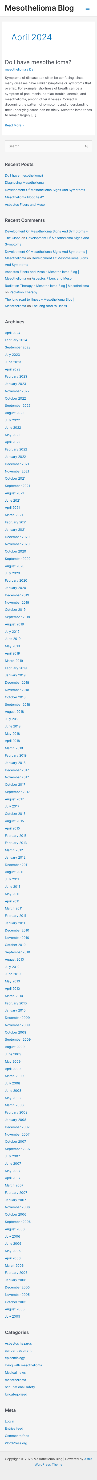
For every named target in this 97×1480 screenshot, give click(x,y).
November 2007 (17, 1134)
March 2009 (14, 1076)
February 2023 (16, 376)
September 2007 (18, 1149)
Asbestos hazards (18, 1343)
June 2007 (13, 1163)
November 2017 (17, 777)
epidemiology (15, 1358)
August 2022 (14, 413)
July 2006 (12, 1236)
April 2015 (12, 828)
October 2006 (15, 1214)
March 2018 (14, 748)
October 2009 (15, 1032)
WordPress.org (16, 1443)
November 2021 (17, 471)
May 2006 (13, 1251)
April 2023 (12, 369)
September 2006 (18, 1222)
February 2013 (16, 843)
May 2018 (12, 734)
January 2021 (15, 529)
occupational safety (20, 1387)
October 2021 (15, 478)
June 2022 (13, 427)
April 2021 (12, 507)
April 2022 (12, 442)
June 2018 (12, 726)
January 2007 (15, 1200)
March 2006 (14, 1265)
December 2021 (17, 464)
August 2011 (14, 872)
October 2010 (15, 945)
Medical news (15, 1372)
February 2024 (16, 340)
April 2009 (13, 1069)
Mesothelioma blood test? (24, 197)
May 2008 (12, 1098)
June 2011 (12, 886)
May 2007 (12, 1171)
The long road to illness (49, 306)
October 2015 (15, 814)
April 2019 (12, 653)
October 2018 (15, 697)
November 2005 (17, 1295)
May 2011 (12, 894)
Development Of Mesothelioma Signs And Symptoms (45, 190)
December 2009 (17, 1018)
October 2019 (15, 609)
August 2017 (14, 799)
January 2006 (15, 1280)
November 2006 (17, 1207)
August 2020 (14, 566)
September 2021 (17, 486)
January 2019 (15, 675)
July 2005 (12, 1316)
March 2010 (14, 996)
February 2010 (16, 1003)
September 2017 (17, 792)
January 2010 (15, 1010)
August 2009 (15, 1047)
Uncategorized (16, 1394)
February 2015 (16, 836)
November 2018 (17, 690)
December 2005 (17, 1287)
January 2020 (15, 588)
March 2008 (14, 1105)
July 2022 (12, 420)
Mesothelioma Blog (39, 8)
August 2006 (15, 1229)
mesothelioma (15, 69)
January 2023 (15, 384)
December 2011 (16, 865)
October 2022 (15, 398)
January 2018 (15, 763)
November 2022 (17, 391)
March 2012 (14, 850)
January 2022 (15, 457)
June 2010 (13, 974)
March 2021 (14, 515)
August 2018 (14, 711)
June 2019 (13, 639)
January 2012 (15, 857)
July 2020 (12, 573)
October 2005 (15, 1302)
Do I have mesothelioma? (38, 62)
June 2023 (13, 362)
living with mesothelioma (23, 1365)
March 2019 (14, 661)
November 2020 (17, 544)
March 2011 (13, 908)
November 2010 (17, 938)
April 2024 (12, 333)
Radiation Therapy (23, 292)
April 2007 (12, 1178)
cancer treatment (18, 1350)
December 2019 (17, 595)
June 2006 (13, 1243)
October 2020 (15, 551)
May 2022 (12, 435)
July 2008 (12, 1083)
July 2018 (12, 719)
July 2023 (12, 355)
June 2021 (12, 500)
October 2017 (15, 784)
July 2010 (12, 967)
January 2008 (15, 1120)
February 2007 (16, 1193)
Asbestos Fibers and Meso (25, 204)
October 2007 (15, 1141)
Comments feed (17, 1436)
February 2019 (16, 668)
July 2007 (12, 1156)
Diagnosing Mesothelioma (24, 182)
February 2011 (15, 916)
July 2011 (12, 879)
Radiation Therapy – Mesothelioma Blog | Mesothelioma (47, 286)
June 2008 (13, 1090)
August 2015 (14, 821)
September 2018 (17, 704)
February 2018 (16, 755)
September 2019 (17, 617)
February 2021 (16, 522)
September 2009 (18, 1039)
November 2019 (17, 602)
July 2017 (12, 806)
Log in (9, 1421)
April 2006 (13, 1258)
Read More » (14, 125)
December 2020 (17, 537)
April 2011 (12, 901)
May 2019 (12, 646)
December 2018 (17, 682)
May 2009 (13, 1061)
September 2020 (18, 559)
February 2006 (16, 1273)
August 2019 (14, 624)
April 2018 (12, 741)
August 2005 (14, 1309)
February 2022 (16, 449)
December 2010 (17, 930)
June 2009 (13, 1054)
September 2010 (17, 952)
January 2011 (15, 923)
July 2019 (12, 631)
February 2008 (16, 1112)
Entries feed (14, 1428)
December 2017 (17, 770)
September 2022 (17, 405)
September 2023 (18, 347)
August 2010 (14, 959)
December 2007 (17, 1127)
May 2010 (12, 981)
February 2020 (16, 580)
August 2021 (14, 493)
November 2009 (17, 1025)
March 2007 (14, 1185)
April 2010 (12, 988)
